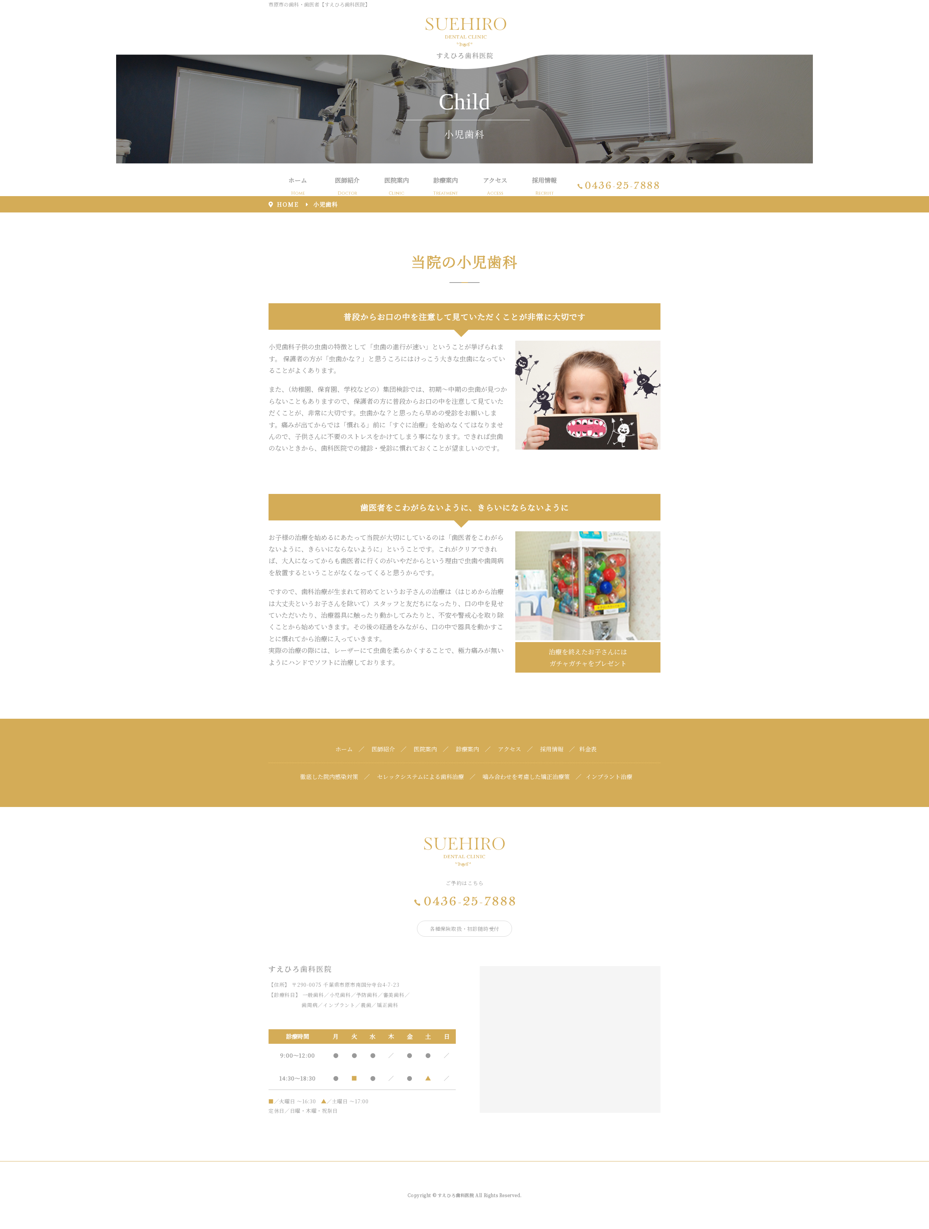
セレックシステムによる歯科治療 (420, 776)
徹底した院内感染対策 (329, 776)
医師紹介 (347, 185)
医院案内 (396, 185)
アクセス (495, 185)
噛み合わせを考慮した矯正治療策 (526, 776)
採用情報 (544, 185)
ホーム (297, 185)
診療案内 (445, 185)
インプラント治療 (609, 776)
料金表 (588, 749)
